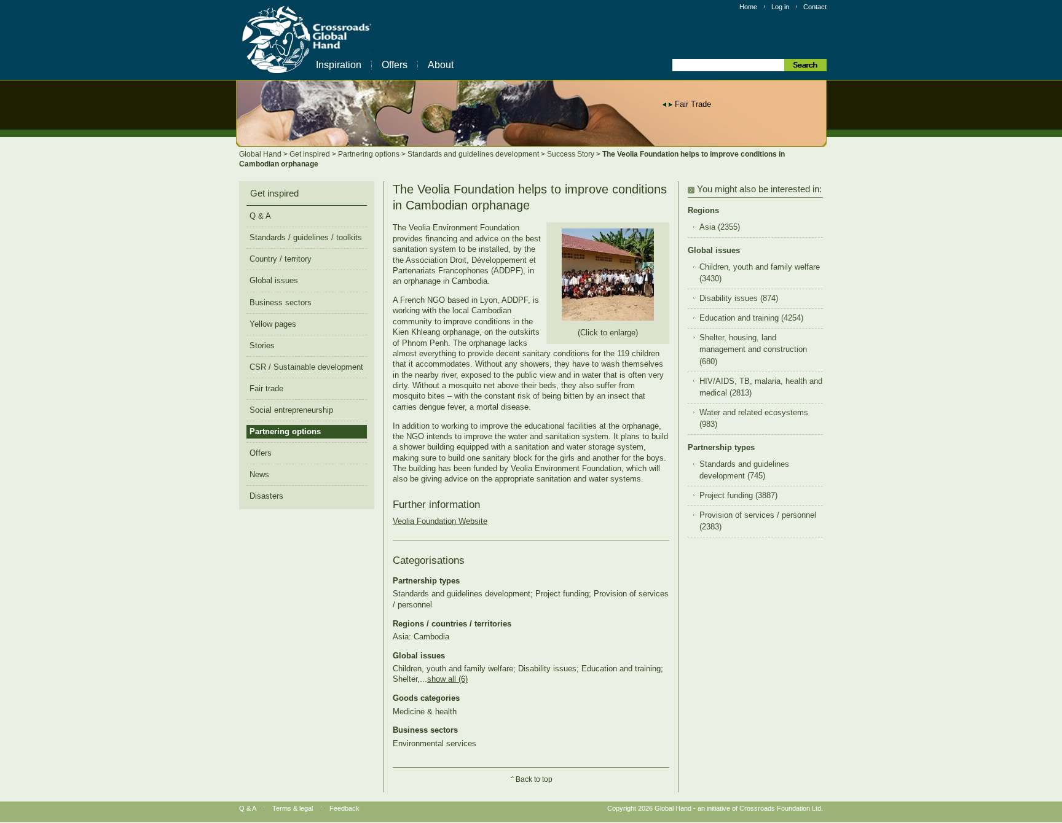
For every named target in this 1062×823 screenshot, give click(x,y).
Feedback (344, 808)
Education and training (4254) (751, 318)
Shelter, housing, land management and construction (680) (753, 349)
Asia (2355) (719, 227)
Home (748, 6)
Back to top (534, 779)
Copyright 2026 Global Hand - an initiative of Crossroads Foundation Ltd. (715, 808)
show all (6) (447, 679)
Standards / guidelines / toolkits (306, 237)
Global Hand (261, 154)
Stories (262, 345)
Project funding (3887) (738, 495)
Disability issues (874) (738, 298)
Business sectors (281, 302)
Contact (815, 6)
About (441, 65)
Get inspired (310, 154)
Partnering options (369, 154)
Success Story (571, 154)
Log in (780, 6)
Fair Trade (693, 104)
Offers (394, 65)
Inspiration (338, 65)
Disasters (266, 496)
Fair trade (266, 388)
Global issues (274, 280)
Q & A (260, 215)
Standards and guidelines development (474, 154)
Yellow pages (273, 324)
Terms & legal (292, 808)
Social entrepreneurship (291, 410)
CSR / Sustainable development (306, 367)
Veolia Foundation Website (440, 521)
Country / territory (281, 258)
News (259, 474)
